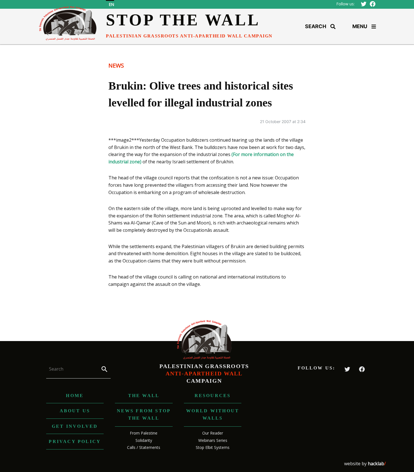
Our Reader (212, 433)
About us (75, 410)
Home (75, 395)
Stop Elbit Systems (213, 447)
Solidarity (143, 440)
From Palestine (143, 433)
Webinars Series (212, 440)
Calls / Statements (143, 447)
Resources (213, 395)
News (116, 65)
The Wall (144, 395)
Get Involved (75, 426)
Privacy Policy (75, 441)
